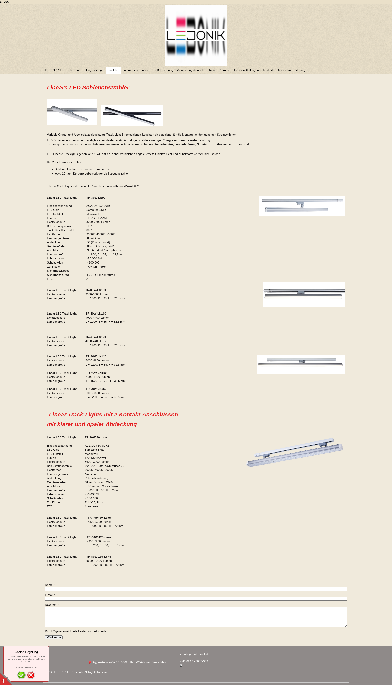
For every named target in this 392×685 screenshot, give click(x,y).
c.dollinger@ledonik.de (197, 654)
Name (50, 584)
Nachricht (52, 604)
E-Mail (50, 594)
